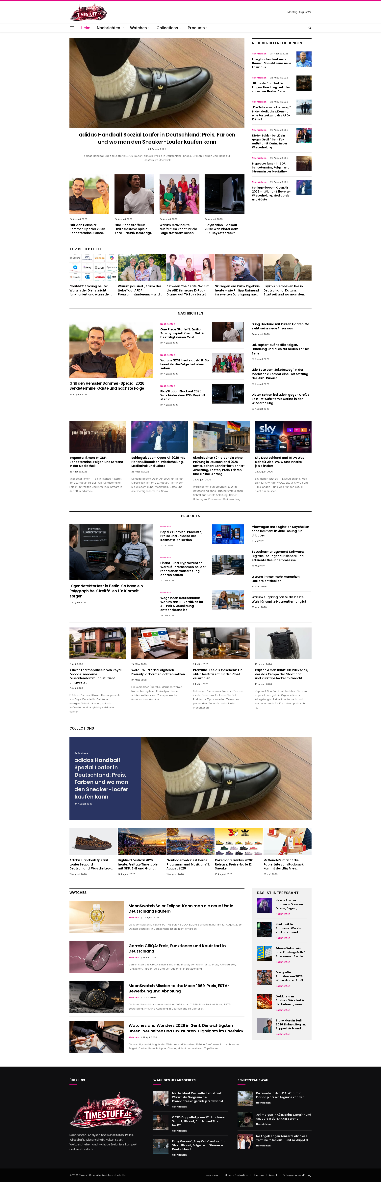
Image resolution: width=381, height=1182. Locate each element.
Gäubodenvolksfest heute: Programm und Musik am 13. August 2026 (188, 864)
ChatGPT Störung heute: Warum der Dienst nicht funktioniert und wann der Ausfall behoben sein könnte (91, 290)
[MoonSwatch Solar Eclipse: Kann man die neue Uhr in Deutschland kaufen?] (96, 917)
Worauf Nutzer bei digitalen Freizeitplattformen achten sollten (158, 672)
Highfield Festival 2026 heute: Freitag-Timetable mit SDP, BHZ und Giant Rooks (137, 864)
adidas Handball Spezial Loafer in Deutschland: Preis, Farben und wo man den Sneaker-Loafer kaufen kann (157, 138)
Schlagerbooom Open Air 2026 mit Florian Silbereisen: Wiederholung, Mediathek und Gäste (272, 193)
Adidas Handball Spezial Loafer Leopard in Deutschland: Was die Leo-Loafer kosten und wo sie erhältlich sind (90, 864)
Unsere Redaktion (236, 1175)
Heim (85, 27)
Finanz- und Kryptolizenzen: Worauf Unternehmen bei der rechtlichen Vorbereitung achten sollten (182, 569)
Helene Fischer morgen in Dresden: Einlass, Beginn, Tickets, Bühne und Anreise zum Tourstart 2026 (289, 904)
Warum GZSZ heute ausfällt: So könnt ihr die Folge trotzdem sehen (178, 229)
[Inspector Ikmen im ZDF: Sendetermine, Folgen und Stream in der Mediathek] (304, 163)
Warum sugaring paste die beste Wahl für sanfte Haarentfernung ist (279, 599)
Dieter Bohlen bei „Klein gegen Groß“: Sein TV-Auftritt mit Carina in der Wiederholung (269, 141)
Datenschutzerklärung (297, 1175)
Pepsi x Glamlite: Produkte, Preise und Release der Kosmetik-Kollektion (181, 536)
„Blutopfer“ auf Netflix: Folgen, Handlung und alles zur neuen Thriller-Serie (271, 87)
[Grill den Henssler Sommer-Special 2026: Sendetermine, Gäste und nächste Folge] (89, 194)
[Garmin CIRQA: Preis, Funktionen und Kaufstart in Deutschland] (96, 957)
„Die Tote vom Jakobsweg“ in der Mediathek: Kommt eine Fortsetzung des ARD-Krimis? (271, 113)
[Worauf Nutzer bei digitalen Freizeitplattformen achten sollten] (159, 643)
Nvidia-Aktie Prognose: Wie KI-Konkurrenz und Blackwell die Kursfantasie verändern (288, 928)
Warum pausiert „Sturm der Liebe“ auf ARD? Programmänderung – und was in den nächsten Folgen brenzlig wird (140, 290)
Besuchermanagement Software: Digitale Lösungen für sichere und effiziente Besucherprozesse (278, 556)
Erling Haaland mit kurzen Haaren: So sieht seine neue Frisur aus (271, 63)
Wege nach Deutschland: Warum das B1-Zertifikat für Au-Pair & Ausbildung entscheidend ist (181, 604)
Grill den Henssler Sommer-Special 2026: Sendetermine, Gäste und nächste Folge (87, 229)
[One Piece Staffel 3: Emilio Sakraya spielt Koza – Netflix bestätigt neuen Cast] (134, 194)
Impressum (213, 1175)
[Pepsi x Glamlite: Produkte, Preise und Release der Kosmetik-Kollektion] (228, 534)
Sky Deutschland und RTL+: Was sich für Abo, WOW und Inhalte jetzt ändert (280, 462)
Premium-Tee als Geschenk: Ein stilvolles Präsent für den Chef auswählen (217, 674)
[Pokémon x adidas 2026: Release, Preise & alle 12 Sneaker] (239, 841)
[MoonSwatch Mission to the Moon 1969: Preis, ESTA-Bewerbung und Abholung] (96, 997)
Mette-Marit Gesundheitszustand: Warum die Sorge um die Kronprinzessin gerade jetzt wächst (197, 1097)
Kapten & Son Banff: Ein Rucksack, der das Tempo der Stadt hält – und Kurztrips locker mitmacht (281, 674)
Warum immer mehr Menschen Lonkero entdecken (276, 579)
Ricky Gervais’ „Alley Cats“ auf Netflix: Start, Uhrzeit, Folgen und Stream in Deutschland (198, 1145)
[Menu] (72, 27)
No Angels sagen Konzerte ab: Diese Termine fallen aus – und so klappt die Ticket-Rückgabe (283, 1138)
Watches (138, 27)
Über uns (258, 1175)
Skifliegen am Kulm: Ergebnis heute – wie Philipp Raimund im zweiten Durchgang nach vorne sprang (237, 290)
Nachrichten (108, 27)
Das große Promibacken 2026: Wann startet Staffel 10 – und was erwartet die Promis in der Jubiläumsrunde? (290, 976)
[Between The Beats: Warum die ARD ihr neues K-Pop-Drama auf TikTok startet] (190, 267)
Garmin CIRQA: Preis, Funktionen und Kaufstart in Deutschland (177, 948)
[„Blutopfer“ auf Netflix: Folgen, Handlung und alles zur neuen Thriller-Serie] (304, 83)
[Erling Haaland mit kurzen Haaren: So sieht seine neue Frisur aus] (304, 59)
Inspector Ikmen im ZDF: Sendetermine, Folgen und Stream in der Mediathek (271, 167)
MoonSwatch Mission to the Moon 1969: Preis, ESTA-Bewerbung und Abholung (179, 988)
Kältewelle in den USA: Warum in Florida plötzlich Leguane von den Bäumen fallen (280, 1095)
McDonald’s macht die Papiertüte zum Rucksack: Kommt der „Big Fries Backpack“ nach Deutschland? (284, 864)
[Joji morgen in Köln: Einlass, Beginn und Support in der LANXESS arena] (245, 1119)
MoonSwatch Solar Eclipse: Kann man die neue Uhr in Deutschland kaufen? (181, 908)
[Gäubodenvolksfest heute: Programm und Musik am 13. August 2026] (190, 841)
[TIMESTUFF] (88, 12)
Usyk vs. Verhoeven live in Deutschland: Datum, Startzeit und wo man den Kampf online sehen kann (284, 290)
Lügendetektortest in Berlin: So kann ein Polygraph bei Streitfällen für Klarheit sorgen (106, 591)
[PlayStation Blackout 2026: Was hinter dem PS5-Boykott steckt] (224, 194)
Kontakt (273, 1175)
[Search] (310, 27)
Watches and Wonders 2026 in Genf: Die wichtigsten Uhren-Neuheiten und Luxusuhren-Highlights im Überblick (186, 1028)
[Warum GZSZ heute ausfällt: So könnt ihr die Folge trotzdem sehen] (179, 194)
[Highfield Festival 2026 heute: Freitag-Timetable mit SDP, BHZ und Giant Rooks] (142, 841)
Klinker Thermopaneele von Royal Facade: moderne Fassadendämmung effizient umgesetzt (95, 676)
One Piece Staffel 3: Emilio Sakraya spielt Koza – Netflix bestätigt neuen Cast (132, 229)
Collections (167, 27)
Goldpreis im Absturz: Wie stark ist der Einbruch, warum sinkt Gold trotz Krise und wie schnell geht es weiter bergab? (291, 1000)
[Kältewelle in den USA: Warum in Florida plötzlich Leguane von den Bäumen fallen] (245, 1098)
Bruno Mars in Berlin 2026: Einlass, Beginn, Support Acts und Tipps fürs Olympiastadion (291, 1024)
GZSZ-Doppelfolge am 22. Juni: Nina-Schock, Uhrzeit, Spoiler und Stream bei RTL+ (198, 1121)
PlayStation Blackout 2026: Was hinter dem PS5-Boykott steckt (221, 229)
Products (196, 27)
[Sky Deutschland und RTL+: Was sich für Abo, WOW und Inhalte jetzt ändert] (283, 437)
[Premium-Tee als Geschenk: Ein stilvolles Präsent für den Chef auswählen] (221, 643)
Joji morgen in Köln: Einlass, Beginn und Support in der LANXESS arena (283, 1117)
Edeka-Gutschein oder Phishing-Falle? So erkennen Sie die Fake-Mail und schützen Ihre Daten (290, 952)
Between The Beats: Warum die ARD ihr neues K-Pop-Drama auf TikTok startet (188, 290)
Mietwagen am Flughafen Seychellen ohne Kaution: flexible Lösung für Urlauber (280, 531)
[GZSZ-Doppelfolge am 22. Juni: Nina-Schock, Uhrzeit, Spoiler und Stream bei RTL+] (160, 1122)
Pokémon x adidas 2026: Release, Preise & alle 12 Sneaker (234, 864)
